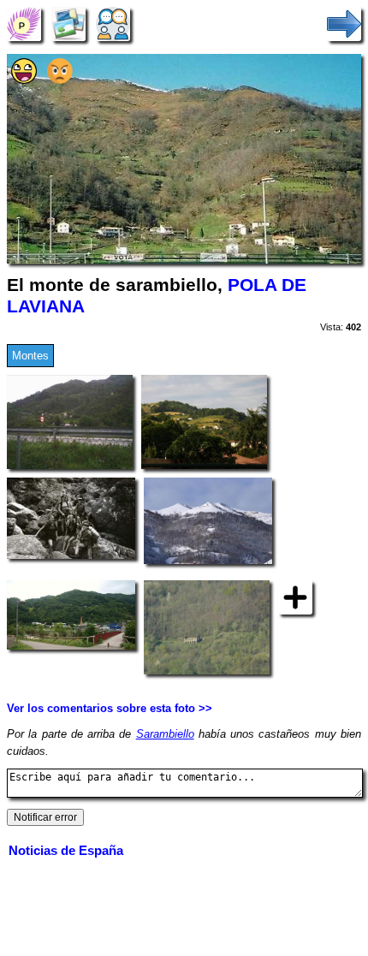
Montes (30, 355)
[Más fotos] (295, 597)
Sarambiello (165, 733)
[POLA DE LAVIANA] (24, 23)
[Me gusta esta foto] (24, 80)
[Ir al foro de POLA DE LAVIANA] (113, 23)
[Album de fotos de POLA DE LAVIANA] (68, 23)
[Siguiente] (344, 23)
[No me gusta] (60, 80)
